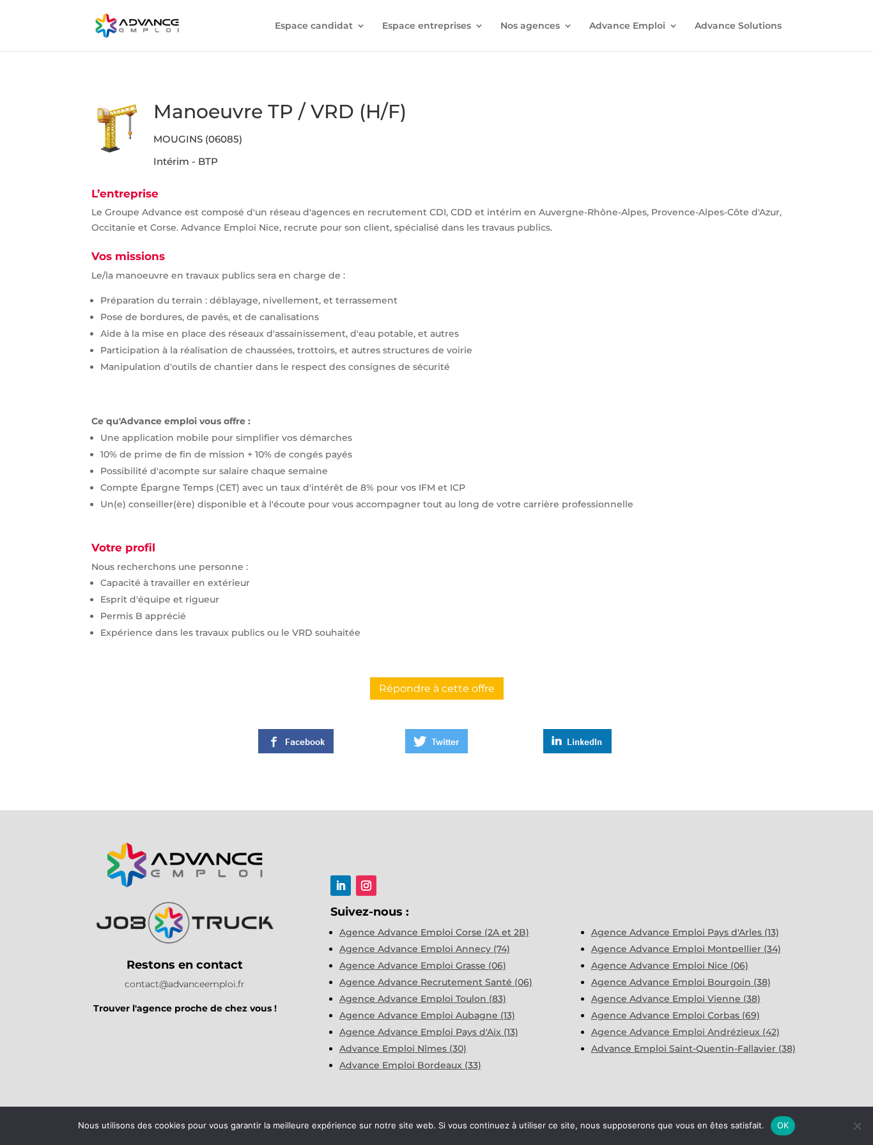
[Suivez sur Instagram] (366, 885)
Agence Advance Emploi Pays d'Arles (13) (685, 932)
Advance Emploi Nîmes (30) (403, 1048)
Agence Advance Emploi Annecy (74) (424, 949)
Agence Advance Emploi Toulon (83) (422, 998)
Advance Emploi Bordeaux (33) (410, 1065)
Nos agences (530, 26)
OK (783, 1125)
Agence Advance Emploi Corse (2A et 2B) (434, 932)
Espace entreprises (426, 26)
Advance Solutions (738, 26)
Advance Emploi (627, 26)
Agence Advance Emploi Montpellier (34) (686, 949)
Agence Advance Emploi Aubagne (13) (427, 1015)
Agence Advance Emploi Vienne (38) (676, 998)
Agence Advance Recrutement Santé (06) (435, 982)
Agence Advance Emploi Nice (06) (669, 965)
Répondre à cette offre (437, 688)
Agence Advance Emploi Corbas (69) (675, 1015)
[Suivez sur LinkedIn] (340, 885)
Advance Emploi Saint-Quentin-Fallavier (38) (693, 1048)
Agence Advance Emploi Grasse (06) (422, 965)
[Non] (857, 1125)
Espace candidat (314, 26)
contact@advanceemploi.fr (185, 984)
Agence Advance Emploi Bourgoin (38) (681, 982)
